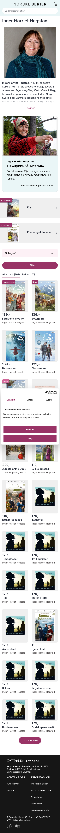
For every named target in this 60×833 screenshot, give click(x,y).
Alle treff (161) (11, 274)
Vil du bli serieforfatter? (42, 790)
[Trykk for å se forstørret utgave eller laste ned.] (30, 52)
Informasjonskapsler (40, 810)
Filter (32, 265)
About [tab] (49, 400)
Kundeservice (13, 784)
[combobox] (30, 11)
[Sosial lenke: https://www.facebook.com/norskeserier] (9, 826)
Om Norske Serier (39, 784)
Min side (10, 790)
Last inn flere (30, 740)
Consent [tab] (11, 400)
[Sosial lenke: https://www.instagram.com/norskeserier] (17, 826)
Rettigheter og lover (22, 820)
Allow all (30, 429)
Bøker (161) (28, 274)
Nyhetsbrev (36, 797)
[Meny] (4, 4)
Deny (30, 438)
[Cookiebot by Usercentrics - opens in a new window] (44, 392)
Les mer (30, 108)
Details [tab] (30, 400)
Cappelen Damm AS (18, 817)
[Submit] (5, 11)
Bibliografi (10, 253)
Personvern (36, 803)
